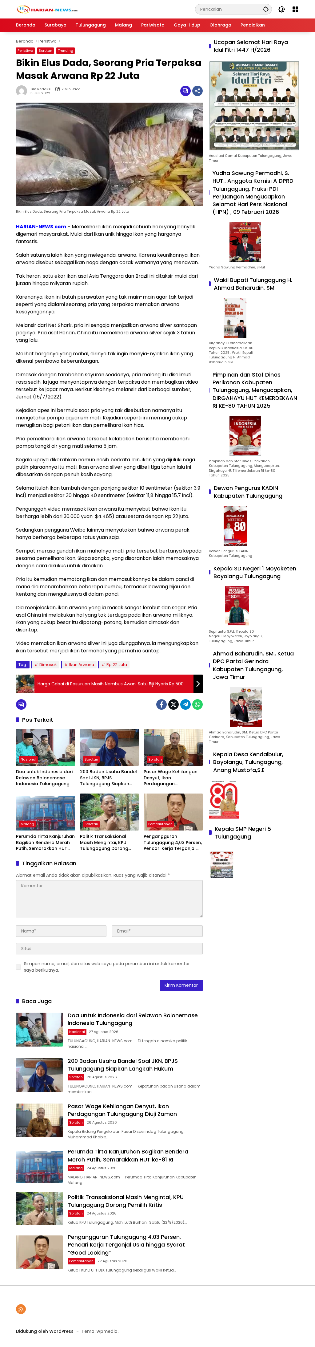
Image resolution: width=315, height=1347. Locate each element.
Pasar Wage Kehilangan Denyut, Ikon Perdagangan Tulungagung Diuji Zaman (172, 778)
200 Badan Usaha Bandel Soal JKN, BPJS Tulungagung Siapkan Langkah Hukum (108, 778)
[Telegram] (185, 704)
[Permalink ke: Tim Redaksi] (23, 90)
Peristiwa (25, 50)
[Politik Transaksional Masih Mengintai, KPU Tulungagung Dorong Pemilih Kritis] (109, 812)
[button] (266, 9)
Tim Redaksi (40, 89)
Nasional (28, 759)
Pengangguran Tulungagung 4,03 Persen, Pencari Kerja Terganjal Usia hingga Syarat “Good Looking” (173, 843)
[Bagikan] (197, 91)
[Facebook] (161, 704)
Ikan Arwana (81, 664)
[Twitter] (173, 704)
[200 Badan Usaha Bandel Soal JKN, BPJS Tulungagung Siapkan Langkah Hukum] (109, 747)
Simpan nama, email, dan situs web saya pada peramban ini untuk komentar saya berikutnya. (107, 967)
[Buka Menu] (295, 9)
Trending (65, 50)
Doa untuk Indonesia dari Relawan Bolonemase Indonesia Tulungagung (44, 778)
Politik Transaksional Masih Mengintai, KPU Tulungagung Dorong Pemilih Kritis (104, 843)
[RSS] (21, 1309)
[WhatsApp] (197, 704)
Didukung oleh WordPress (45, 1331)
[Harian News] (47, 9)
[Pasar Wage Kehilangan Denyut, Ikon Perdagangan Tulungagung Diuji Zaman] (173, 747)
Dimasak (48, 664)
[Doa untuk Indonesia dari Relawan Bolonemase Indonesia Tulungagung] (45, 747)
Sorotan (45, 50)
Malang (27, 824)
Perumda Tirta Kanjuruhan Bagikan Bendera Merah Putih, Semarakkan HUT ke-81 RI (45, 843)
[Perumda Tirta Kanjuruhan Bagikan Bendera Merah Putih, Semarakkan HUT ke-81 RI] (45, 812)
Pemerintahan (160, 824)
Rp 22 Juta (116, 664)
